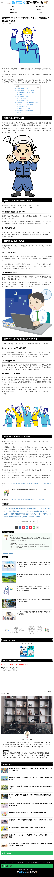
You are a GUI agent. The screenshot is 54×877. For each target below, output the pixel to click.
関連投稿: (19, 112)
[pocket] (23, 527)
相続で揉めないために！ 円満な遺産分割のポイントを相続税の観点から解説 (30, 820)
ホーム (13, 6)
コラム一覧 (5, 553)
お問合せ (49, 862)
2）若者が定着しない (22, 94)
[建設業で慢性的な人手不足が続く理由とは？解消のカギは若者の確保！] (27, 527)
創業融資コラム (13, 12)
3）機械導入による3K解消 (24, 108)
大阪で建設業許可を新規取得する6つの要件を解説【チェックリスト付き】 (28, 508)
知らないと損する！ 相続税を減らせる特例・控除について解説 (27, 827)
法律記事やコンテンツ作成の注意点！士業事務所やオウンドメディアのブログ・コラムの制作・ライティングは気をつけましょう (33, 564)
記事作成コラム (13, 9)
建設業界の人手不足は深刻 (22, 88)
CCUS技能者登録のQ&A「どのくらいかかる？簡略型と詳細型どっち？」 (27, 511)
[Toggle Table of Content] (37, 86)
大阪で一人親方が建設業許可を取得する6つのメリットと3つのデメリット (27, 514)
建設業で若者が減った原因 (22, 96)
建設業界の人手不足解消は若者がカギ (25, 110)
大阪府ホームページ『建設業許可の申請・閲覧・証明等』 (27, 499)
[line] (34, 527)
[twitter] (16, 527)
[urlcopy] (37, 527)
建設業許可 (11, 553)
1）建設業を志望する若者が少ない (26, 92)
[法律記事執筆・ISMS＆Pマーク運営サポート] (27, 2)
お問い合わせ (40, 12)
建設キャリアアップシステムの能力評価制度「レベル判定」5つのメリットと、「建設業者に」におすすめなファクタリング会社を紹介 (33, 588)
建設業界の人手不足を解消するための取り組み (27, 102)
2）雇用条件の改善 (22, 106)
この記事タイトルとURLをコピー (27, 521)
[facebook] (20, 527)
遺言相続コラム (40, 9)
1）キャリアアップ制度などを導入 (26, 104)
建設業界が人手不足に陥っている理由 (25, 90)
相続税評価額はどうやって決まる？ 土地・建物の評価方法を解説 (27, 812)
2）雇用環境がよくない (23, 100)
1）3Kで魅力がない (22, 98)
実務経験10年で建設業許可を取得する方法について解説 (22, 517)
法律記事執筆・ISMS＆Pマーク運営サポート (27, 869)
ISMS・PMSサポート (40, 6)
